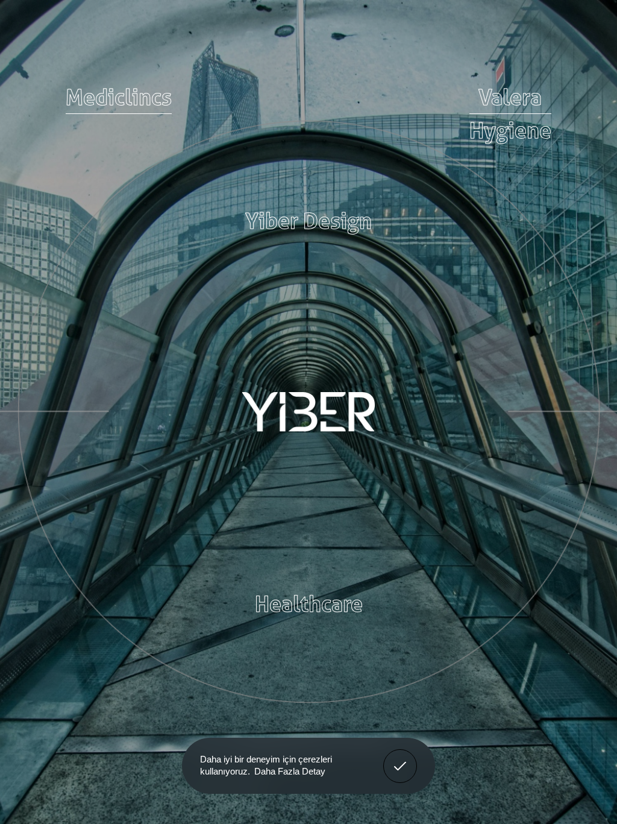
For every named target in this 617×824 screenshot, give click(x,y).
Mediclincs (119, 97)
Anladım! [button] (400, 757)
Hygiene (510, 130)
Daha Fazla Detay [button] (289, 771)
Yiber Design (308, 220)
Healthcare (309, 603)
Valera (510, 97)
